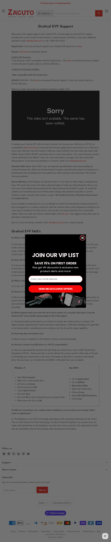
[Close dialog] (82, 237)
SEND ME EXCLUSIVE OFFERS (56, 289)
